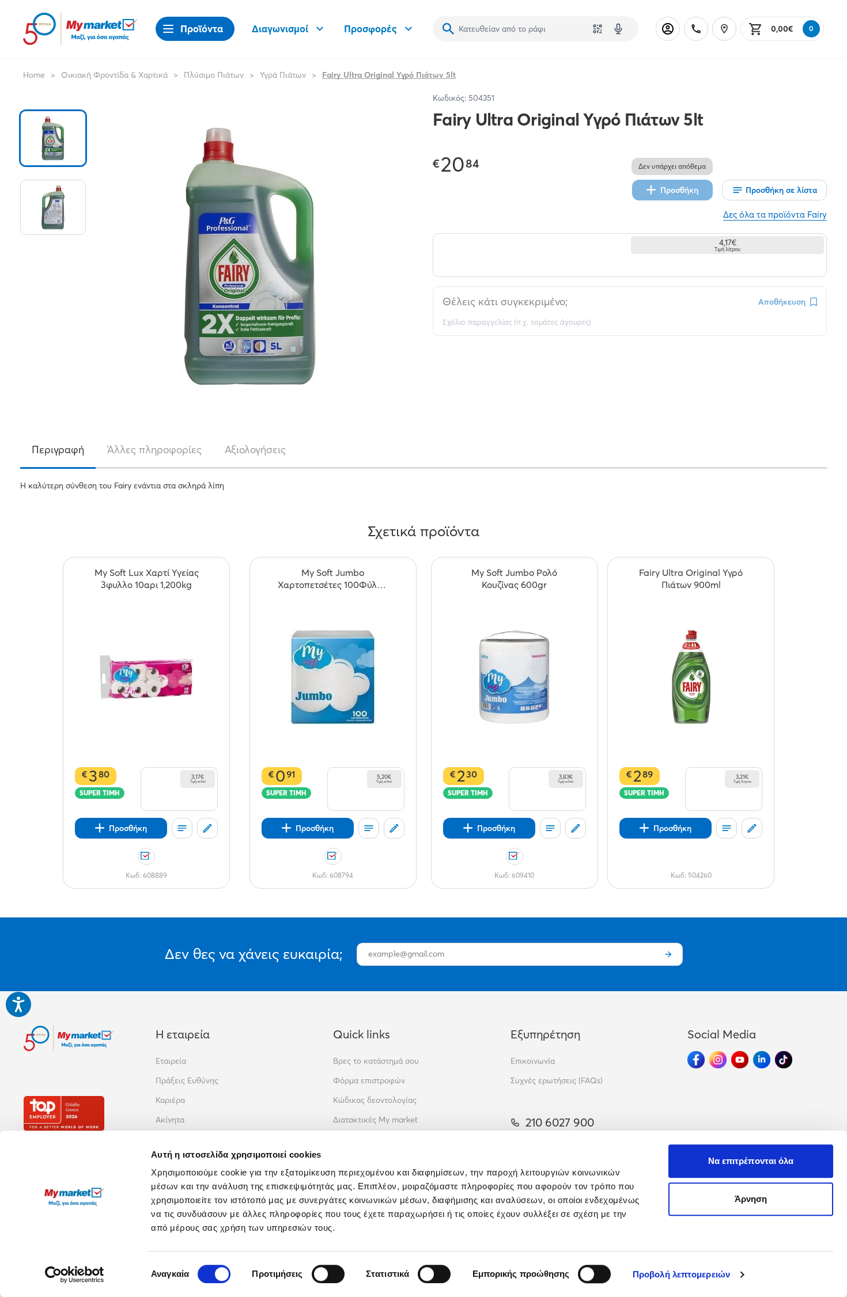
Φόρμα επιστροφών (369, 1080)
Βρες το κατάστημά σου (376, 1061)
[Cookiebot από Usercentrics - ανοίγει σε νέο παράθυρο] (74, 1274)
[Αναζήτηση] (448, 29)
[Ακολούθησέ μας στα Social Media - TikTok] (783, 1059)
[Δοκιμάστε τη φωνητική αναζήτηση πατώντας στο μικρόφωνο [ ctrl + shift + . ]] (618, 28)
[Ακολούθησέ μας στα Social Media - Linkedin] (761, 1059)
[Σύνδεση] (668, 29)
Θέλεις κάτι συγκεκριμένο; (505, 301)
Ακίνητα (170, 1119)
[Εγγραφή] (668, 954)
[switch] (328, 1274)
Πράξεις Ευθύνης (187, 1080)
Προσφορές (370, 28)
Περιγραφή (58, 449)
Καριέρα (170, 1100)
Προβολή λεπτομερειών (681, 1274)
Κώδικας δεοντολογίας (375, 1100)
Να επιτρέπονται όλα (751, 1161)
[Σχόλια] (207, 828)
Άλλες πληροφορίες (154, 449)
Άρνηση (751, 1199)
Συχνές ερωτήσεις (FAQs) (557, 1080)
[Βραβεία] (64, 1113)
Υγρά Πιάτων (283, 75)
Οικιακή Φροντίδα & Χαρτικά (114, 75)
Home (34, 75)
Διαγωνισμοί (280, 28)
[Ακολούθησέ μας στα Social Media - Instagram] (718, 1059)
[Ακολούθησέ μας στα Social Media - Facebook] (696, 1059)
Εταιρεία (171, 1061)
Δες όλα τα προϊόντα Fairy (775, 214)
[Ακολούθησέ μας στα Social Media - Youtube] (739, 1059)
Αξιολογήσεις (255, 449)
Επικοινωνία (533, 1061)
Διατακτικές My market (375, 1119)
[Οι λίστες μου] (182, 828)
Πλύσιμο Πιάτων (214, 75)
